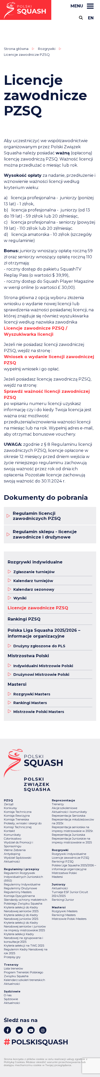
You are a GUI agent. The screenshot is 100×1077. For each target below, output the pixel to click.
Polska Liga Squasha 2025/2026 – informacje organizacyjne (74, 867)
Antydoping (12, 854)
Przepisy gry (12, 957)
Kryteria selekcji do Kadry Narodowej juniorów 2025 (21, 917)
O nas (8, 995)
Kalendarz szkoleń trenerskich (24, 980)
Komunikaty (12, 835)
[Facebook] (7, 1030)
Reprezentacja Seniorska (68, 815)
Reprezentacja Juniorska (68, 835)
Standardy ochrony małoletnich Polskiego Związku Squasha (25, 901)
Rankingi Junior (63, 899)
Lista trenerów (13, 968)
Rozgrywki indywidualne (69, 854)
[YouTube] (31, 1030)
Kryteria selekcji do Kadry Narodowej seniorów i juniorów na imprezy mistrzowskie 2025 (25, 926)
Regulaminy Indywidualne (22, 884)
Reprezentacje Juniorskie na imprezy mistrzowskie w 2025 (72, 840)
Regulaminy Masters (18, 892)
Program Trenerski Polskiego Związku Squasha (23, 974)
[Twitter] (19, 1030)
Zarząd (8, 804)
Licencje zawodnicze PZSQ (70, 857)
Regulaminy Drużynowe (20, 888)
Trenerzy (58, 804)
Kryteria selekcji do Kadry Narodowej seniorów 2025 (21, 909)
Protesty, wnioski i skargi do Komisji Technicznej (23, 825)
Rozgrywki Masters (64, 911)
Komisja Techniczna (18, 812)
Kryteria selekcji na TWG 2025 (24, 945)
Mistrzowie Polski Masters (69, 919)
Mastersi (57, 877)
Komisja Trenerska (16, 819)
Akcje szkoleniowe (64, 808)
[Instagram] (42, 1030)
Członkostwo (12, 838)
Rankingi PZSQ (62, 861)
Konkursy (10, 808)
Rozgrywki (46, 49)
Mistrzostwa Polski (64, 873)
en (91, 18)
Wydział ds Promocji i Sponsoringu (18, 844)
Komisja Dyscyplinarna (19, 896)
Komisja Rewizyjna (17, 815)
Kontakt (9, 831)
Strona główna (16, 49)
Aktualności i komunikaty (69, 812)
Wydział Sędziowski (17, 857)
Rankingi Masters (64, 915)
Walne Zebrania (15, 850)
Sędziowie (11, 999)
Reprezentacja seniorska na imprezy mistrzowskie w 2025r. (72, 829)
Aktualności (12, 861)
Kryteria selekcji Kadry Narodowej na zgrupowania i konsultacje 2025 (23, 938)
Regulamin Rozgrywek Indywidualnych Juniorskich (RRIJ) (23, 876)
